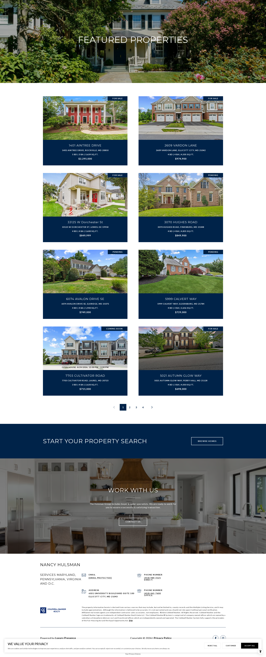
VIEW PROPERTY (85, 129)
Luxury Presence (65, 638)
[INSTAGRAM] (223, 638)
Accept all (250, 646)
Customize (231, 646)
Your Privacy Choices (133, 654)
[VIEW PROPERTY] (85, 127)
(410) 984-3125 (152, 578)
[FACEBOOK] (215, 638)
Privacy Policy (163, 638)
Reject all (212, 646)
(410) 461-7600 (152, 593)
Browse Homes (207, 441)
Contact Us (133, 522)
